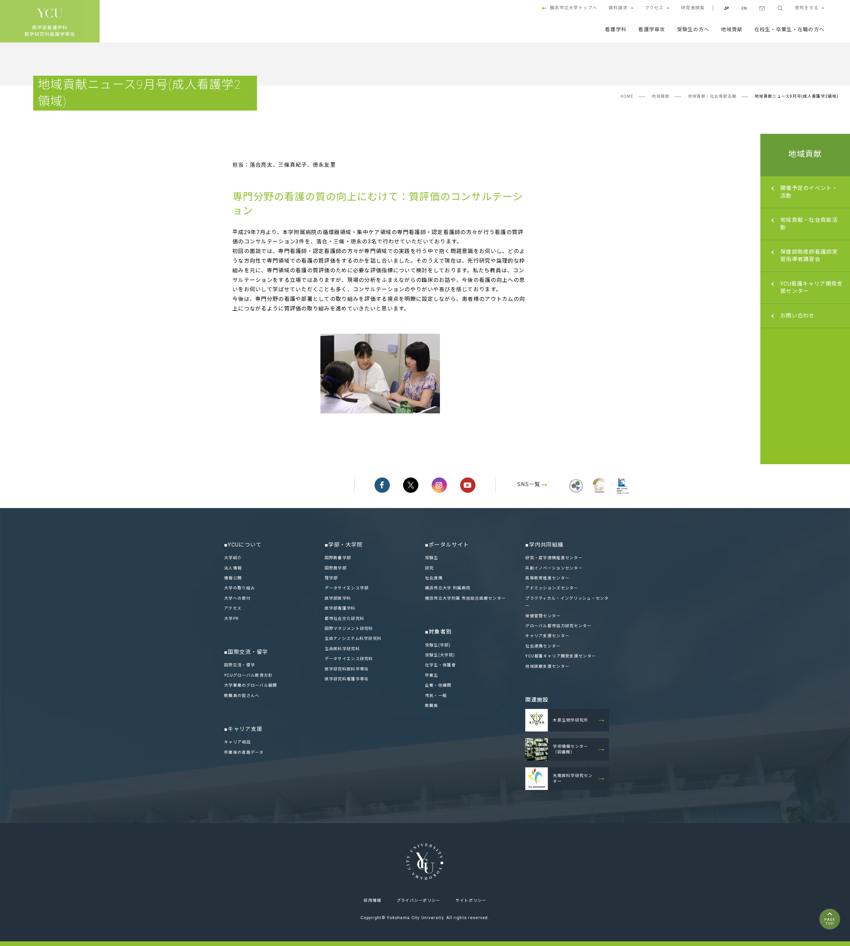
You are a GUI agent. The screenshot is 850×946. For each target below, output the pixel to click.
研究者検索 (693, 7)
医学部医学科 (338, 598)
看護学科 (616, 30)
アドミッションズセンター (551, 588)
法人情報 (233, 568)
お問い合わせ (797, 315)
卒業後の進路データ (244, 752)
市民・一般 (436, 695)
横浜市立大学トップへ (573, 7)
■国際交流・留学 (246, 652)
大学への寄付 (237, 598)
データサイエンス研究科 (349, 658)
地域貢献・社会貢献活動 (712, 96)
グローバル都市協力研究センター (558, 626)
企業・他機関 (438, 685)
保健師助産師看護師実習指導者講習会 (809, 255)
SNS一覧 (528, 484)
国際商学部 (336, 568)
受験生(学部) (438, 645)
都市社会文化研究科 (345, 618)
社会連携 (434, 578)
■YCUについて (243, 545)
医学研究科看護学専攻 (347, 679)
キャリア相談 (237, 742)
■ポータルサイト (447, 545)
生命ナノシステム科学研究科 (353, 638)
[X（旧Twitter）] (410, 485)
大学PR (231, 618)
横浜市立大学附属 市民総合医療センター (465, 598)
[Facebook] (382, 485)
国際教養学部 (338, 558)
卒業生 (431, 675)
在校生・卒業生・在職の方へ (789, 30)
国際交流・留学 (239, 665)
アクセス (654, 7)
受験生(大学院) (440, 655)
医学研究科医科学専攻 (347, 669)
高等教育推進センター (547, 578)
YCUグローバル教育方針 (248, 675)
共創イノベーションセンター (554, 568)
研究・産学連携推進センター (554, 558)
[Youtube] (467, 485)
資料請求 (618, 7)
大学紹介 (233, 558)
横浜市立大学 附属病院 (447, 588)
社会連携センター (542, 646)
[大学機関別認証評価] (576, 493)
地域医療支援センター (547, 666)
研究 (429, 568)
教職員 (431, 705)
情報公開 (233, 578)
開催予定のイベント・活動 (809, 192)
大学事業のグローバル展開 (250, 685)
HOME (627, 96)
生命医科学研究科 (342, 648)
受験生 (431, 558)
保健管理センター (542, 616)
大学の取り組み (239, 588)
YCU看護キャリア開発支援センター (811, 287)
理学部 (331, 578)
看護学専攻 (651, 30)
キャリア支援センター (547, 636)
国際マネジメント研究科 (349, 628)
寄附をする (806, 7)
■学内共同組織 (544, 545)
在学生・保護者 (440, 665)
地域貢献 (731, 30)
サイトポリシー (471, 900)
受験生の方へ (693, 30)
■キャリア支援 (243, 729)
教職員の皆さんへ (241, 695)
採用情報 (372, 900)
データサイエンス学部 (347, 588)
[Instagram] (439, 485)
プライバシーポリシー (418, 900)
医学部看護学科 (340, 608)
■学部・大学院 (344, 545)
